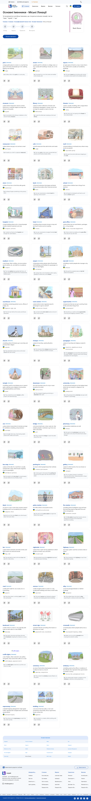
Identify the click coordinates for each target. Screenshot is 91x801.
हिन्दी (24, 794)
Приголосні (84, 781)
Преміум (35, 2)
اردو (78, 794)
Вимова (83, 772)
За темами (44, 778)
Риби (48, 741)
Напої (5, 745)
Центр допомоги (32, 784)
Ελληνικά (74, 794)
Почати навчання (11, 36)
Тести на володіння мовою (45, 781)
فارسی (37, 794)
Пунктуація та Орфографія (72, 778)
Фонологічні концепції (85, 784)
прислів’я (57, 784)
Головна (5, 21)
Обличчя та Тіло (7, 748)
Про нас (30, 778)
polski (69, 794)
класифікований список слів (22, 21)
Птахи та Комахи (28, 741)
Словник (10, 21)
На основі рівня (45, 775)
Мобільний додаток (24, 2)
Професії (70, 745)
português (52, 794)
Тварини (6, 741)
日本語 (57, 794)
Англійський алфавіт (85, 775)
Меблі (26, 748)
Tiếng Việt (20, 794)
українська (14, 794)
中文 (61, 794)
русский (8, 794)
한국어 (65, 794)
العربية (28, 794)
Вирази (57, 772)
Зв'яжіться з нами (32, 781)
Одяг (26, 752)
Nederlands (85, 794)
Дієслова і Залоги (72, 784)
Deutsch (47, 794)
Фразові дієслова (58, 781)
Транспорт (6, 756)
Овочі (48, 745)
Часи (69, 781)
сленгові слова (58, 775)
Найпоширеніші (45, 784)
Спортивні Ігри (50, 752)
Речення (70, 775)
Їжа (68, 741)
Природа (70, 752)
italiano (4, 794)
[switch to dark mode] (81, 1)
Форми (69, 756)
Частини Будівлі (7, 752)
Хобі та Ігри (49, 756)
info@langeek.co (9, 783)
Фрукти (26, 745)
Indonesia (42, 794)
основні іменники (37, 21)
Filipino (32, 794)
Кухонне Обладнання (72, 748)
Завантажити (82, 767)
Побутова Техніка (50, 748)
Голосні (83, 778)
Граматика (71, 772)
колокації (57, 778)
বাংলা (81, 794)
